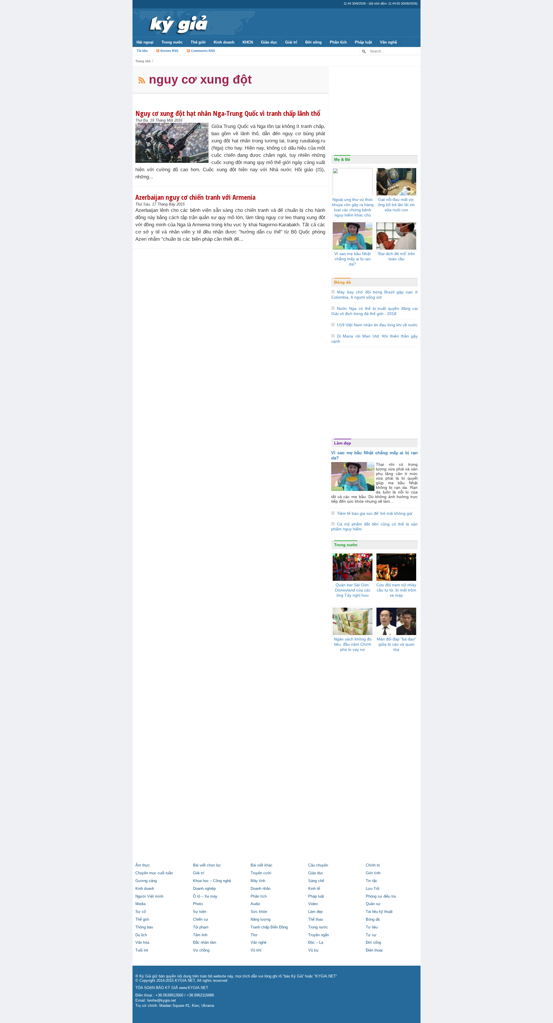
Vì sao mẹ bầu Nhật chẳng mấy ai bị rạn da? (352, 258)
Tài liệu (142, 50)
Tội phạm (201, 927)
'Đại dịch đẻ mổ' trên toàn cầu (396, 256)
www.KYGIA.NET (193, 988)
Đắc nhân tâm (204, 943)
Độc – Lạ (315, 943)
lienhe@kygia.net (161, 1000)
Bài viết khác (261, 865)
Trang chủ (143, 61)
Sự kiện (199, 912)
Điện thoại (374, 950)
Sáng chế (316, 881)
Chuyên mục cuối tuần (154, 873)
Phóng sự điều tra (381, 896)
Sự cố (140, 912)
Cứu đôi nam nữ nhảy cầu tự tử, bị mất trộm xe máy (396, 590)
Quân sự (373, 904)
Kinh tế (314, 889)
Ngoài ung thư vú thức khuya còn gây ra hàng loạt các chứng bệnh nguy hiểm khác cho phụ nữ (353, 210)
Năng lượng (260, 920)
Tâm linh (200, 935)
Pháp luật (363, 42)
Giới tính (373, 873)
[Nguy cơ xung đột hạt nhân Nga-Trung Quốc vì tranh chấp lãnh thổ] (173, 143)
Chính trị (373, 865)
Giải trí (291, 42)
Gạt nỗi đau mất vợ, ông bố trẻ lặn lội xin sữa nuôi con (396, 204)
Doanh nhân (260, 889)
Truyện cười (261, 873)
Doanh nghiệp (204, 889)
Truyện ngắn (318, 935)
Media (140, 904)
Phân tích (338, 42)
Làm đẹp (342, 443)
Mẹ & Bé (342, 159)
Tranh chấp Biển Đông (269, 927)
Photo (198, 904)
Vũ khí (256, 950)
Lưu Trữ (373, 889)
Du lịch (141, 935)
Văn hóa (142, 943)
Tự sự (371, 935)
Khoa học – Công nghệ (212, 881)
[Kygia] (177, 22)
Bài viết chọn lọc (207, 865)
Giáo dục (269, 42)
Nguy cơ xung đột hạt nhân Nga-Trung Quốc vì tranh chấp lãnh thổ (227, 113)
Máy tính (258, 881)
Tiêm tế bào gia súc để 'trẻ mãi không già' (375, 513)
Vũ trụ (313, 950)
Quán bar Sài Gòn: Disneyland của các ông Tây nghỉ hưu (352, 590)
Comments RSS (203, 50)
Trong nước (172, 42)
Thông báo (144, 927)
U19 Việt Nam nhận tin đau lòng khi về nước (377, 325)
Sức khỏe (259, 912)
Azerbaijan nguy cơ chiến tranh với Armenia (195, 197)
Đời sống (313, 42)
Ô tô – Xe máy (205, 896)
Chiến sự (200, 920)
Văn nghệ (388, 42)
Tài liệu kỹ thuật (379, 912)
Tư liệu (372, 927)
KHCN (248, 42)
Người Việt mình (149, 896)
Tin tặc (371, 881)
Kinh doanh (224, 42)
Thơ (254, 935)
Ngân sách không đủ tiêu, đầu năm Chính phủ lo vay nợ (353, 644)
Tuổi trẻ (141, 950)
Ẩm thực (142, 865)
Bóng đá (342, 282)
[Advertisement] (374, 112)
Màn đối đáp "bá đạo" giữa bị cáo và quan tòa (396, 644)
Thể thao (315, 920)
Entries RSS (169, 50)
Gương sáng (146, 881)
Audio (255, 904)
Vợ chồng (201, 950)
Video (313, 904)
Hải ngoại (145, 42)
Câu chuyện (318, 865)
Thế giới (198, 42)
